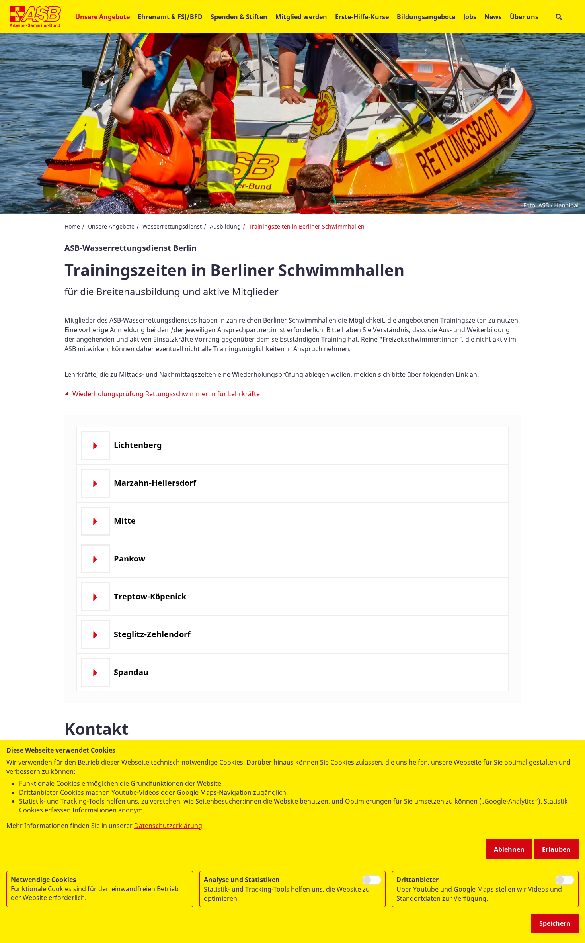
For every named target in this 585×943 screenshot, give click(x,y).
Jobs (469, 16)
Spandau (131, 672)
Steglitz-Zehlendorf (152, 634)
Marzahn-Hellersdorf (155, 482)
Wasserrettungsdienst (172, 226)
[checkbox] (371, 880)
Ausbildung (225, 226)
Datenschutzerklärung (168, 825)
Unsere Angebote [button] (102, 16)
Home (72, 226)
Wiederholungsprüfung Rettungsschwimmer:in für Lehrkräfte (166, 393)
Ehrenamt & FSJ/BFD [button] (170, 16)
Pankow (129, 558)
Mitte (125, 520)
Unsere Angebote (111, 226)
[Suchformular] (558, 17)
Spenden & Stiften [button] (239, 16)
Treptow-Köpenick (150, 596)
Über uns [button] (524, 16)
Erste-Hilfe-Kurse (362, 16)
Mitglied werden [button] (301, 16)
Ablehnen (509, 849)
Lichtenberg (138, 445)
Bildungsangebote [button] (426, 16)
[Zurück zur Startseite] (35, 16)
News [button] (493, 16)
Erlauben (556, 849)
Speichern (555, 923)
